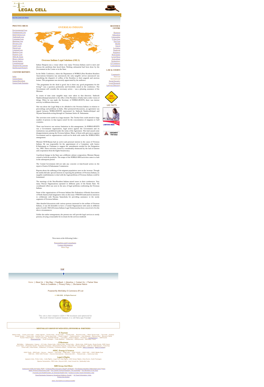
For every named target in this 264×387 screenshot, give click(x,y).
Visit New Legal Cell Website (20, 17)
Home (30, 282)
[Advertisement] (74, 9)
